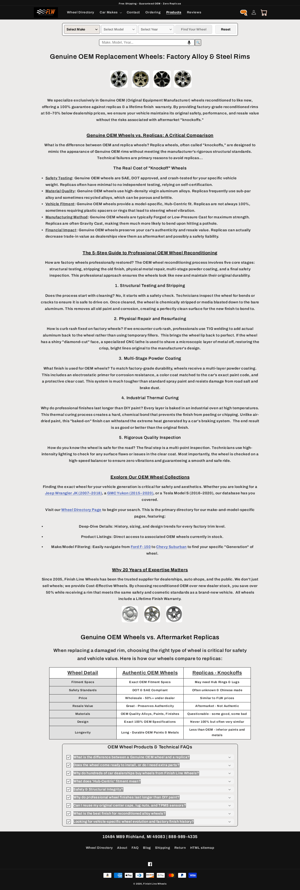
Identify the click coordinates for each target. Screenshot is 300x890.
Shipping (162, 847)
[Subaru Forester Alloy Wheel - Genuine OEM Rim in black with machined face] (162, 88)
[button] (110, 12)
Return (180, 847)
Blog (147, 847)
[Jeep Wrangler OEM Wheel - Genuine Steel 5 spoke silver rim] (174, 622)
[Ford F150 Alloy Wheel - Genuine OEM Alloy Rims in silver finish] (119, 88)
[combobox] (147, 42)
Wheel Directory (99, 847)
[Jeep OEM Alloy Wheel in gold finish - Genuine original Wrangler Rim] (141, 88)
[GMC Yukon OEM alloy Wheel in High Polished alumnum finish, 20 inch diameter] (183, 88)
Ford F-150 (141, 547)
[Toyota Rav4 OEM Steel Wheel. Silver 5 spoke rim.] (152, 622)
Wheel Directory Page (81, 510)
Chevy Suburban (171, 547)
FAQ (135, 847)
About (122, 847)
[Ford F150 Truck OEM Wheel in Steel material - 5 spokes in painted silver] (130, 622)
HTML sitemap (202, 847)
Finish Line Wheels (154, 884)
